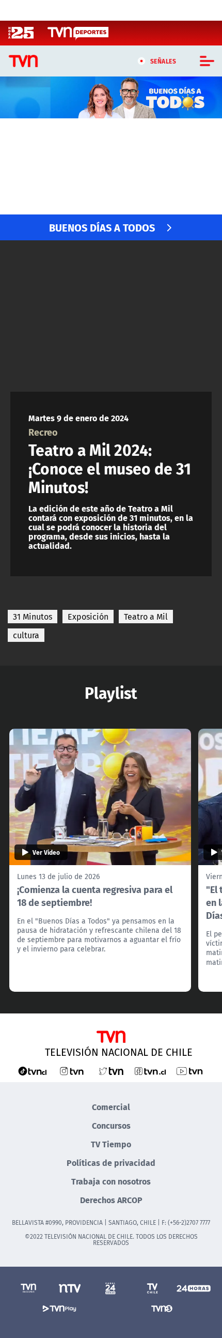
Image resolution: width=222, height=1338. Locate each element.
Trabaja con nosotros (111, 1181)
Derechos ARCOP (111, 1199)
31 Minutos (32, 616)
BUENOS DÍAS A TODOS (102, 227)
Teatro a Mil (146, 616)
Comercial (111, 1106)
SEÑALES (163, 61)
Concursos (111, 1125)
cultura (26, 635)
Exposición (88, 616)
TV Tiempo (111, 1143)
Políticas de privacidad (111, 1162)
